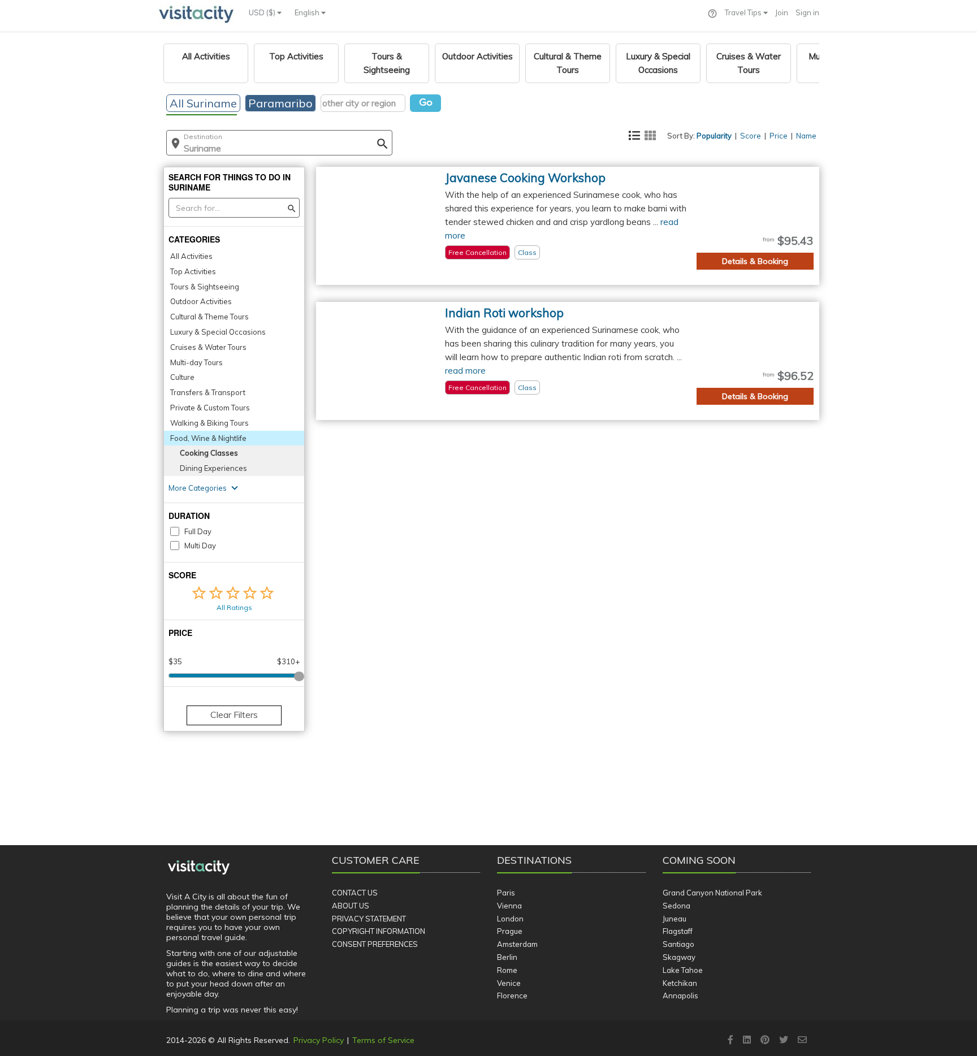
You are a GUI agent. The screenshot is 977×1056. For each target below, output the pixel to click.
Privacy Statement (369, 918)
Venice (509, 983)
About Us (350, 905)
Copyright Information (378, 931)
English (308, 12)
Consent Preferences (375, 944)
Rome (507, 970)
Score (750, 135)
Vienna (509, 905)
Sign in (807, 12)
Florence (512, 995)
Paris (506, 892)
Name (806, 135)
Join (781, 12)
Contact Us (355, 892)
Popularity (714, 135)
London (510, 918)
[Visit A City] (198, 867)
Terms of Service (383, 1040)
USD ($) (263, 12)
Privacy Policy (318, 1040)
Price (779, 135)
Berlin (507, 957)
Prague (509, 931)
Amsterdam (517, 944)
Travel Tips (744, 12)
